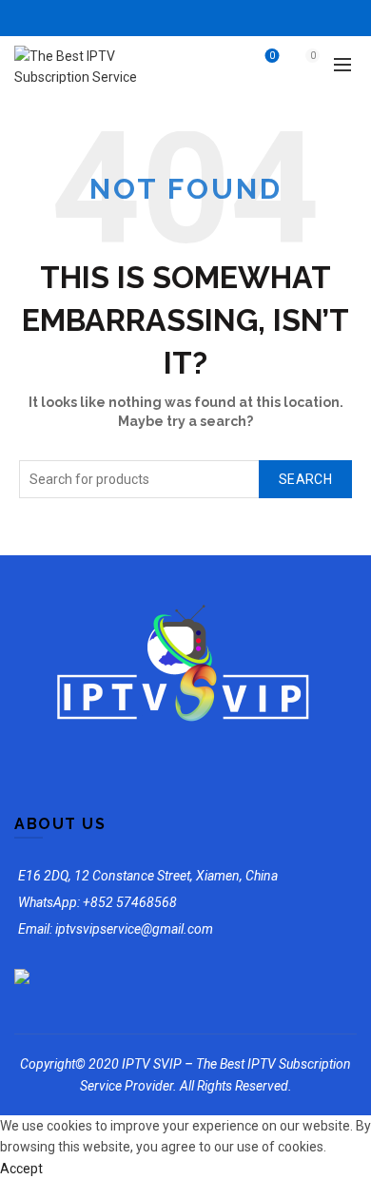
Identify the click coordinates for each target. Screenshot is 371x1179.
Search (305, 479)
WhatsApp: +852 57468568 (97, 902)
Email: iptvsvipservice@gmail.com (115, 929)
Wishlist (272, 55)
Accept (21, 1168)
